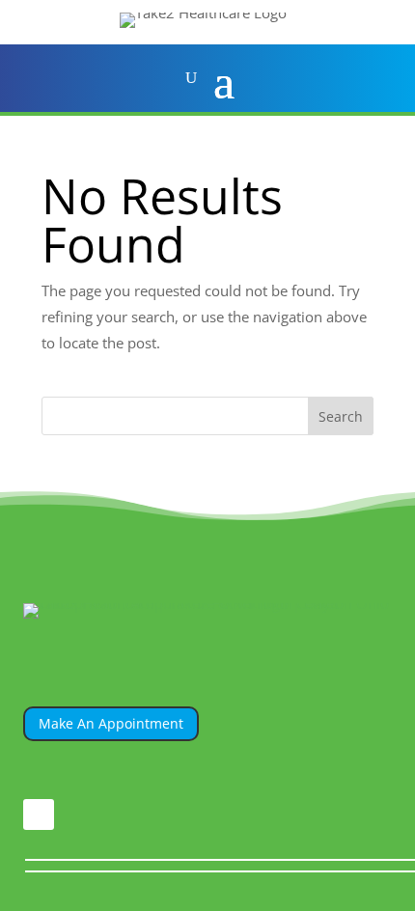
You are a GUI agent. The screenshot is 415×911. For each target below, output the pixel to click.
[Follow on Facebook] (38, 814)
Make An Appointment (111, 723)
